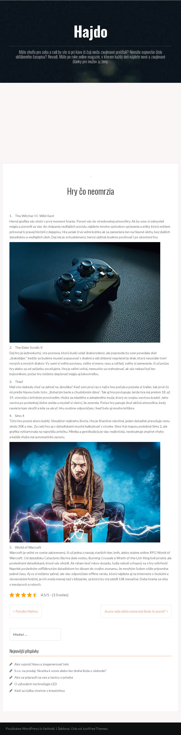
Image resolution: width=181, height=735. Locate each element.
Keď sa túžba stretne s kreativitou (39, 691)
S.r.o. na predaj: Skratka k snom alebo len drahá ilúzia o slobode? (60, 671)
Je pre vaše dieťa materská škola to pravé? (134, 611)
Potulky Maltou (27, 611)
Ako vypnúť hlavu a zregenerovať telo (41, 664)
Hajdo (90, 31)
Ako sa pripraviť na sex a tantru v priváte (43, 677)
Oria (74, 729)
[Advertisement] (90, 119)
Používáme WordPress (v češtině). (30, 729)
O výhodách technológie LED (35, 684)
